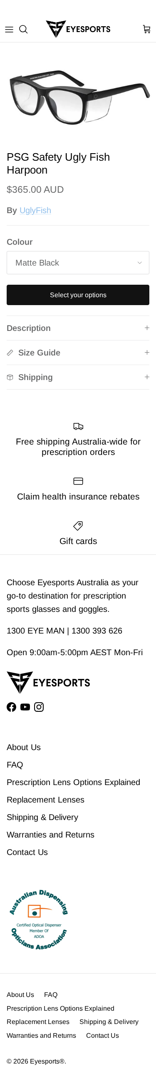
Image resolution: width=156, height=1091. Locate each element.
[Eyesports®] (78, 29)
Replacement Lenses (45, 799)
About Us (24, 747)
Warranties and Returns (50, 834)
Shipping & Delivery (42, 817)
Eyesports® (47, 1061)
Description (29, 328)
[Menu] (9, 29)
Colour (19, 241)
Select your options (78, 294)
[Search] (27, 29)
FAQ (15, 764)
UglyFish (35, 210)
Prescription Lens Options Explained (73, 782)
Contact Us (27, 852)
